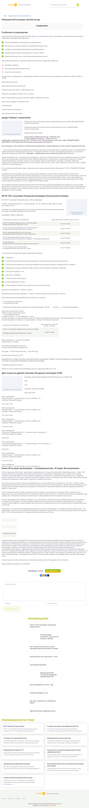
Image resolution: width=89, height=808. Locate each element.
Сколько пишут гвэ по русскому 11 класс (44, 656)
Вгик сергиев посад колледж (12, 134)
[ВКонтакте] (41, 575)
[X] (48, 575)
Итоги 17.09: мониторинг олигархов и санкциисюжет (43, 625)
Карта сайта (11, 798)
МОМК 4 (34, 36)
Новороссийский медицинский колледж (17, 777)
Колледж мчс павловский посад (12, 389)
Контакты (17, 798)
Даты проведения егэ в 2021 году (41, 684)
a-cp (12, 4)
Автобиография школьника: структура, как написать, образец (49, 636)
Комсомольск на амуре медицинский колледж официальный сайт (64, 751)
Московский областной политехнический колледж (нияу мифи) (65, 765)
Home (5, 16)
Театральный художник (38, 665)
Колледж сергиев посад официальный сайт (77, 213)
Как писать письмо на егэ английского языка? (43, 702)
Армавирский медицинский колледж (16, 764)
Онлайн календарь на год (39, 693)
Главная (4, 798)
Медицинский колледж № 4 (13, 750)
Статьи (23, 798)
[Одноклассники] (43, 575)
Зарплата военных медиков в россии (42, 711)
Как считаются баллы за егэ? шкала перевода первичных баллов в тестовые (44, 647)
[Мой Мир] (46, 575)
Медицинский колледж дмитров (59, 738)
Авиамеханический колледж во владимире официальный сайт (48, 674)
